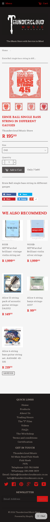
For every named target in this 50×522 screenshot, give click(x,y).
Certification (25, 442)
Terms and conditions (25, 438)
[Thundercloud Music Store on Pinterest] (21, 485)
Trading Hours (25, 417)
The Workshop (25, 433)
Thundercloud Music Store (28, 512)
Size (4, 145)
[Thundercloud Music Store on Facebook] (14, 485)
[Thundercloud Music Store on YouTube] (44, 485)
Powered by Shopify (24, 516)
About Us (25, 413)
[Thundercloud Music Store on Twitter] (6, 485)
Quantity (6, 157)
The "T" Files (25, 421)
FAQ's (25, 429)
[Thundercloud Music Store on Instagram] (36, 485)
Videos (25, 425)
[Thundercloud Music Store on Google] (29, 485)
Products (25, 409)
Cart (45, 3)
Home (5, 50)
